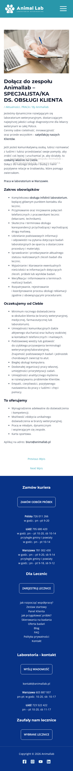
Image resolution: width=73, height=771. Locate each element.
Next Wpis (36, 468)
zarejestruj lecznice (36, 588)
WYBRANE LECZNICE (36, 734)
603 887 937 (43, 692)
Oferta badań (36, 624)
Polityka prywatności (36, 636)
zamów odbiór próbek (36, 502)
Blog (36, 628)
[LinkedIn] (49, 762)
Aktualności (13, 107)
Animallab (16, 158)
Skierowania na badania (37, 619)
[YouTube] (41, 762)
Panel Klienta (36, 611)
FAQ (36, 632)
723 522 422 (39, 705)
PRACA (26, 107)
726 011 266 (40, 516)
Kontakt (36, 641)
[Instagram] (33, 762)
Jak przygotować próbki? (36, 615)
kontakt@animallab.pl (36, 683)
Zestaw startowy (36, 607)
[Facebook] (24, 762)
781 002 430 (43, 550)
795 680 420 (39, 529)
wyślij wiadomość (36, 669)
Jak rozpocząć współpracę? (36, 602)
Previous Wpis (36, 459)
